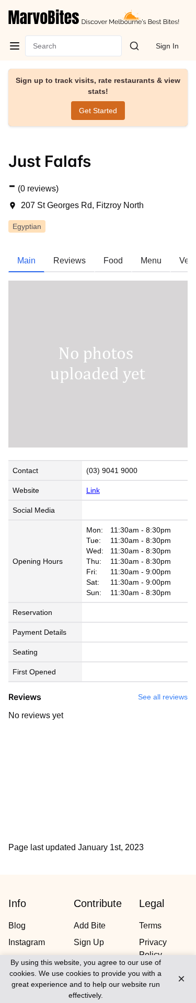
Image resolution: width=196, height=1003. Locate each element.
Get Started (98, 110)
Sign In (167, 46)
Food (113, 260)
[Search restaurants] (134, 45)
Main (26, 260)
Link (93, 490)
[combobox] (34, 46)
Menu (151, 260)
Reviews (69, 260)
